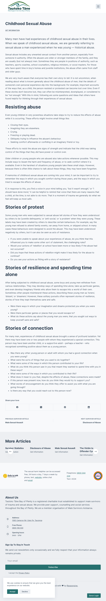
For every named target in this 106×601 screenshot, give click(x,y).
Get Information (12, 30)
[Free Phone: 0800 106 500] (7, 526)
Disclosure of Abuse (40, 448)
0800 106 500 (17, 528)
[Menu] (98, 6)
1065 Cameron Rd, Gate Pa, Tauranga (27, 520)
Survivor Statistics (14, 448)
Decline (25, 592)
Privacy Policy (24, 573)
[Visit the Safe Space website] (98, 476)
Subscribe (53, 567)
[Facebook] (17, 407)
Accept (12, 592)
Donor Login (94, 596)
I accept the (19, 573)
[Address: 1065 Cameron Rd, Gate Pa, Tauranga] (7, 519)
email (30, 480)
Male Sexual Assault (65, 448)
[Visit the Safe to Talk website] (10, 476)
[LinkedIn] (89, 407)
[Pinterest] (65, 407)
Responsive (72, 585)
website (38, 477)
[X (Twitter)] (41, 407)
